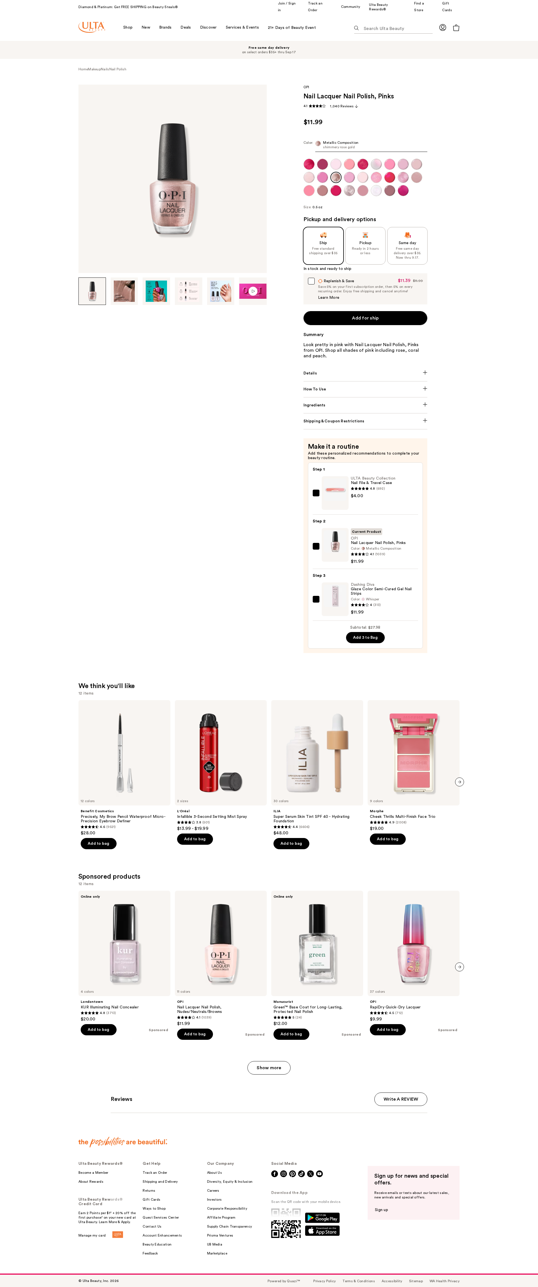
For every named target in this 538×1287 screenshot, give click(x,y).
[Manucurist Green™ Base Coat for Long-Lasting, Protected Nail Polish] (317, 958)
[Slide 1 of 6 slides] (92, 291)
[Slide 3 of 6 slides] (156, 291)
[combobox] (365, 146)
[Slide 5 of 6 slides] (221, 291)
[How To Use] (365, 389)
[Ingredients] (365, 405)
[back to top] (521, 1270)
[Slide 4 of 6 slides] (188, 291)
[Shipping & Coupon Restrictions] (365, 421)
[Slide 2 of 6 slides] (124, 291)
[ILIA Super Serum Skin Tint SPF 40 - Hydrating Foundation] (317, 768)
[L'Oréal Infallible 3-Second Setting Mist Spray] (221, 765)
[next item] (459, 781)
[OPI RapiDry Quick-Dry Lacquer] (414, 956)
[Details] (365, 373)
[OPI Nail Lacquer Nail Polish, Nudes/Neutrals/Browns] (221, 958)
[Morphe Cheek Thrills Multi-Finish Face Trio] (414, 765)
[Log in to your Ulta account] (442, 27)
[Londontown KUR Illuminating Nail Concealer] (124, 956)
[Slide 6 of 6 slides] (253, 291)
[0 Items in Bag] (456, 27)
